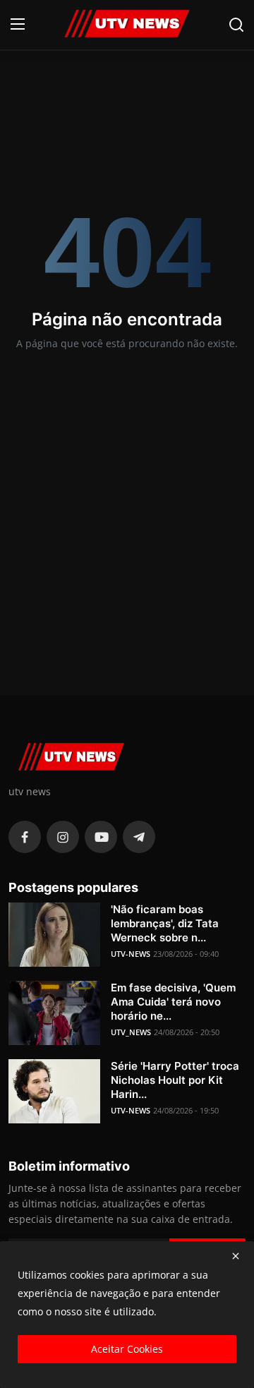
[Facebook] (24, 837)
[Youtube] (101, 837)
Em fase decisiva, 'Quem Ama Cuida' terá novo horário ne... (173, 1001)
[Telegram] (139, 837)
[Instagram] (63, 837)
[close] (235, 1256)
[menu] (17, 24)
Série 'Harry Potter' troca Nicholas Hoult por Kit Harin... (175, 1080)
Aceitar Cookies (127, 1349)
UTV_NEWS (131, 1032)
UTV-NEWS (130, 953)
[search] (236, 24)
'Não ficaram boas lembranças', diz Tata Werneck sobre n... (165, 923)
